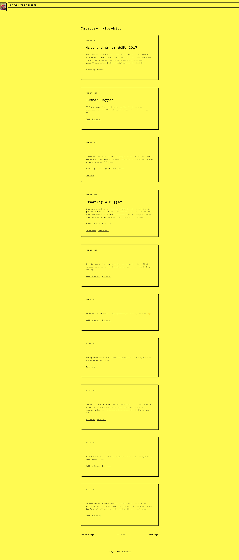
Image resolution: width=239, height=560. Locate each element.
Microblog (90, 69)
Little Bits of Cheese (23, 5)
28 (118, 534)
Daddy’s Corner (93, 224)
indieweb (90, 175)
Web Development (116, 169)
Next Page (153, 534)
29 (120, 534)
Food (88, 119)
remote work (103, 230)
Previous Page (87, 534)
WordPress (101, 69)
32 (129, 534)
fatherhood (91, 230)
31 (126, 534)
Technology (102, 169)
